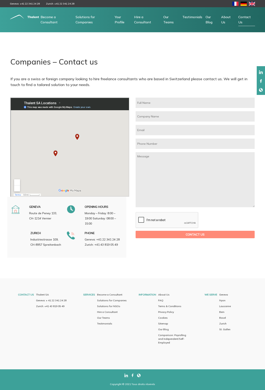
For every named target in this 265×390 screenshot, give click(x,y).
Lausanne (225, 306)
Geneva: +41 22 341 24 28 (25, 3)
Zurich (222, 323)
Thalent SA (42, 294)
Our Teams (168, 19)
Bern (221, 311)
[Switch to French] (235, 4)
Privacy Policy (166, 311)
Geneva (223, 294)
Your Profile (119, 19)
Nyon (222, 300)
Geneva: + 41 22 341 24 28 (51, 300)
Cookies (163, 317)
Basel (222, 317)
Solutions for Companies (85, 19)
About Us (226, 19)
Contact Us (244, 19)
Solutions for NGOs (108, 306)
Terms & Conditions (169, 306)
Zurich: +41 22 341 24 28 (60, 3)
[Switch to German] (244, 4)
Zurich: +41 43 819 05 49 (50, 306)
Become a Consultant (49, 19)
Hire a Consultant (142, 19)
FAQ (160, 300)
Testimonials (192, 17)
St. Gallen (224, 329)
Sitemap (163, 323)
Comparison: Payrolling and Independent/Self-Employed (172, 339)
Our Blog (209, 19)
